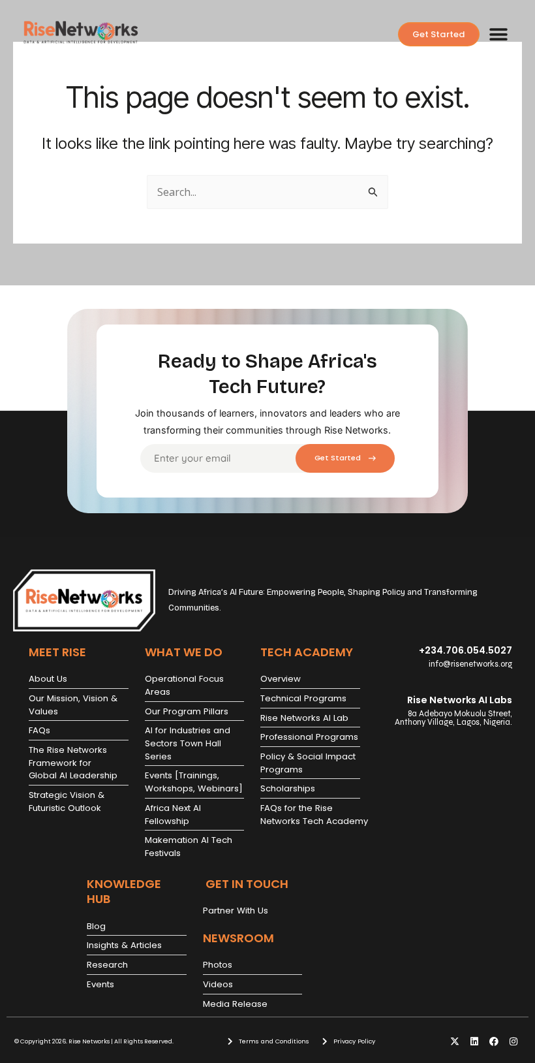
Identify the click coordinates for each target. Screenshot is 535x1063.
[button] (498, 34)
